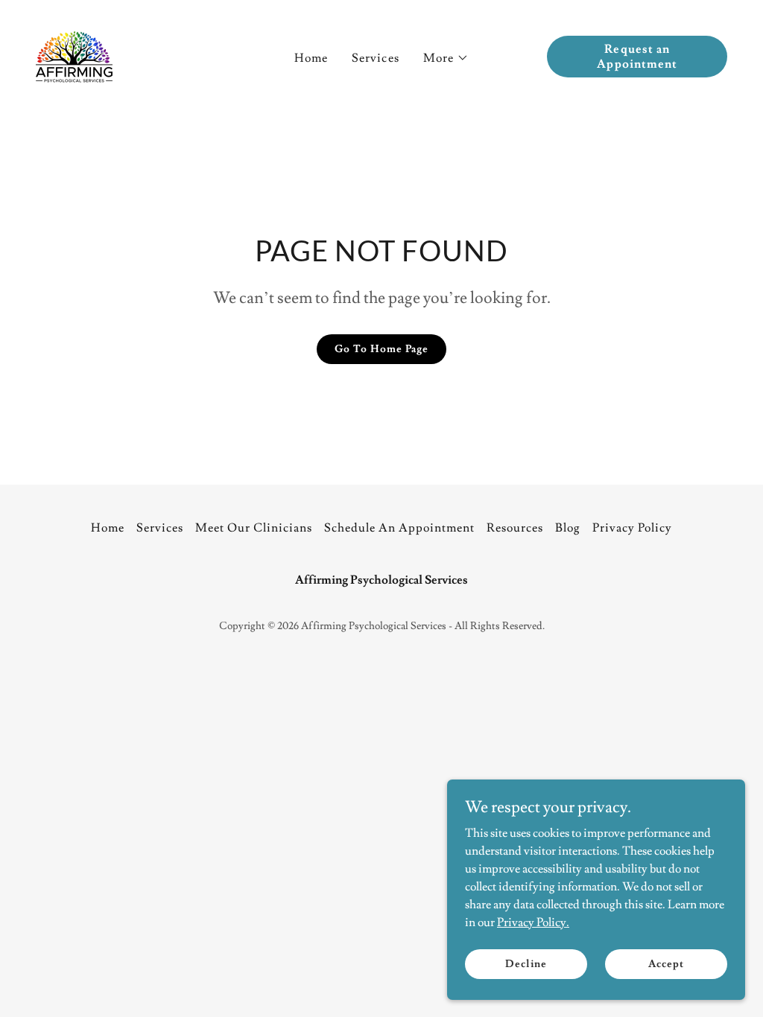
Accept (665, 963)
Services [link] (375, 58)
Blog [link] (567, 527)
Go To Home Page (381, 349)
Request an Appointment (637, 56)
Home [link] (311, 58)
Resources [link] (515, 527)
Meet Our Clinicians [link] (253, 527)
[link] (74, 53)
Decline (525, 963)
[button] (446, 58)
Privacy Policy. (533, 921)
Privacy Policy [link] (632, 527)
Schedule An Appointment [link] (399, 527)
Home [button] (107, 527)
